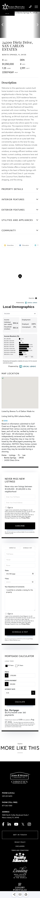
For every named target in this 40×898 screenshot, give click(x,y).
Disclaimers (19, 846)
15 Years (20, 665)
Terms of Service (13, 640)
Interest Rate (10, 689)
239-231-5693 (30, 6)
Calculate (20, 702)
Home (4, 455)
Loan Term (9, 661)
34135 (21, 457)
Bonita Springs (10, 457)
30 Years (11, 665)
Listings (12, 455)
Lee (24, 455)
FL (19, 455)
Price (7, 672)
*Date (7, 570)
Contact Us (12, 548)
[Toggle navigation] (36, 7)
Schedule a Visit (27, 548)
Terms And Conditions (19, 850)
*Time (7, 579)
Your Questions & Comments (14, 587)
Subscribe (20, 526)
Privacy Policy (25, 518)
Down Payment (10, 680)
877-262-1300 (7, 806)
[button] (3, 25)
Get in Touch (20, 835)
